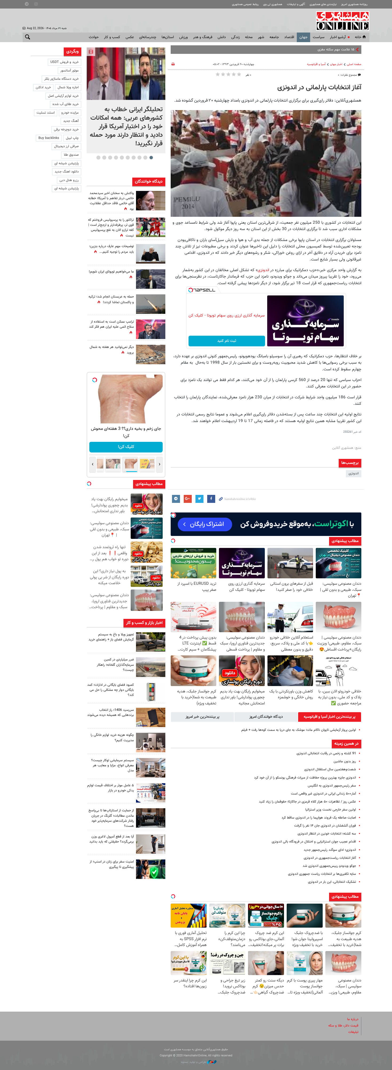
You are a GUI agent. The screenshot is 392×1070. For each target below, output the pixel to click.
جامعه (274, 37)
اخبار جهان (336, 64)
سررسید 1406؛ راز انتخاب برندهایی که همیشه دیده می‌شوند (110, 712)
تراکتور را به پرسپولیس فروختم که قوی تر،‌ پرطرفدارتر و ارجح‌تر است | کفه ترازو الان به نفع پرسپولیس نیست (111, 228)
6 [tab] (122, 157)
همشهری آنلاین (340, 21)
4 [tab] (133, 157)
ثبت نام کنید (226, 341)
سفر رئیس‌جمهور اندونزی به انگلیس (332, 785)
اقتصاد (289, 37)
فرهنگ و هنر (202, 37)
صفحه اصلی (354, 64)
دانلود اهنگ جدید (67, 171)
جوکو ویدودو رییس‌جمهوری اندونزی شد (329, 866)
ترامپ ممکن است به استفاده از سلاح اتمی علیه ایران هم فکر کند (111, 324)
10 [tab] (98, 157)
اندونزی (263, 270)
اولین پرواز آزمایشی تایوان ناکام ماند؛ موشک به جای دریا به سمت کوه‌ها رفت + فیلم (298, 730)
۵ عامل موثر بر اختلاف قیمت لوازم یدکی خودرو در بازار (110, 788)
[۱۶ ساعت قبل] (150, 200)
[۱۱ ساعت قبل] (150, 253)
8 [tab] (110, 157)
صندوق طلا (71, 155)
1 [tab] (151, 157)
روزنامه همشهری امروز (354, 4)
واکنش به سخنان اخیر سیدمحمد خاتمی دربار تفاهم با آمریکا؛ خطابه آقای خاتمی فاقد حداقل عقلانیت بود (111, 201)
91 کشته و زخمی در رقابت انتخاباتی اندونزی (326, 753)
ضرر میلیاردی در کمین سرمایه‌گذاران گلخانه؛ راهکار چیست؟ (115, 664)
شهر (261, 37)
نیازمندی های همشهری (323, 4)
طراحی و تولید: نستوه (194, 1062)
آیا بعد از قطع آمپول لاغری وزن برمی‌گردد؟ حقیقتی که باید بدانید (111, 839)
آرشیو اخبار (338, 37)
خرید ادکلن (43, 87)
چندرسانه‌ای (147, 37)
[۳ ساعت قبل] (150, 279)
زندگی (235, 37)
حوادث (94, 37)
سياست (319, 37)
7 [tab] (116, 157)
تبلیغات (353, 1032)
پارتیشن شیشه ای (66, 163)
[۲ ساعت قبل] (126, 73)
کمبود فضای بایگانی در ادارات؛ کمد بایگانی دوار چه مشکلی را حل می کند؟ (110, 690)
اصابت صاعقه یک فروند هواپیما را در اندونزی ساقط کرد (319, 817)
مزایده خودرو (70, 112)
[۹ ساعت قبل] (150, 354)
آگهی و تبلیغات (296, 4)
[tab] (329, 717)
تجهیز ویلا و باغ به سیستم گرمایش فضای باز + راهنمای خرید (111, 637)
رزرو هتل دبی (69, 180)
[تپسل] (190, 290)
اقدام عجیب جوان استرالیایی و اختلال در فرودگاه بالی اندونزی (314, 841)
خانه (358, 37)
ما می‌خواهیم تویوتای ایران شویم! (111, 271)
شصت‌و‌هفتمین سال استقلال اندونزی (330, 769)
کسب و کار (112, 37)
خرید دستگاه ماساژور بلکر (61, 79)
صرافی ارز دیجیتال (66, 146)
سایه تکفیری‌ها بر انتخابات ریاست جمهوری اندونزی (322, 874)
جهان (303, 37)
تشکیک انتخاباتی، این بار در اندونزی (332, 882)
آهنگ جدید (71, 121)
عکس (130, 37)
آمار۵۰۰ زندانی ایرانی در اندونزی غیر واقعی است (323, 793)
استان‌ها (168, 37)
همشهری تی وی (272, 4)
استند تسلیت (46, 112)
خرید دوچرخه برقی (66, 129)
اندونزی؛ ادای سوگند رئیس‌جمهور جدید (330, 850)
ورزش (183, 37)
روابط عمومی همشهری (245, 4)
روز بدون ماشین (345, 761)
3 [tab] (139, 157)
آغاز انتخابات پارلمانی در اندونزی (319, 87)
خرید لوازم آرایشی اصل (63, 96)
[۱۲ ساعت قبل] (150, 818)
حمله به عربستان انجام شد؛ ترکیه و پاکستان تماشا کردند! (111, 299)
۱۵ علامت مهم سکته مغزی (336, 49)
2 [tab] (145, 157)
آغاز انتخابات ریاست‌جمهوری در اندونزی (330, 858)
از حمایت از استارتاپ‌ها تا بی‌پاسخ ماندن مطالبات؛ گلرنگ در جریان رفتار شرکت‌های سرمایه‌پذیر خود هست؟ (111, 818)
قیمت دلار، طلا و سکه (343, 1025)
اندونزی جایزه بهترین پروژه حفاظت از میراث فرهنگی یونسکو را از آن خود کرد (305, 777)
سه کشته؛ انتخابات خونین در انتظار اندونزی (327, 833)
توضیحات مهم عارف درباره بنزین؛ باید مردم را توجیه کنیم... (111, 249)
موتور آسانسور (69, 70)
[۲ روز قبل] (150, 844)
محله (249, 37)
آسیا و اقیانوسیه (316, 64)
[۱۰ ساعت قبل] (150, 227)
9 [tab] (104, 157)
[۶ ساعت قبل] (150, 642)
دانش (222, 37)
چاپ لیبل (72, 138)
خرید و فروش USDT (64, 62)
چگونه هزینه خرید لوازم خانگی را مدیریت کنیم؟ (112, 737)
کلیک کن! (126, 447)
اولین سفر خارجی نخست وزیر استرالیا (330, 809)
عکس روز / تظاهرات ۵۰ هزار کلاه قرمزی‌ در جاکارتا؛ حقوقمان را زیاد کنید (307, 801)
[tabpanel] (126, 100)
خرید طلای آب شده (66, 104)
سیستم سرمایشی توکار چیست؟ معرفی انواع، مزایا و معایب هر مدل (112, 765)
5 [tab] (128, 157)
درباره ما (352, 1019)
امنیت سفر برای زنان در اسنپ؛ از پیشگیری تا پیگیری (112, 864)
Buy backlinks (48, 138)
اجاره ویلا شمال (68, 87)
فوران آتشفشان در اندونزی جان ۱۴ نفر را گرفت (325, 825)
